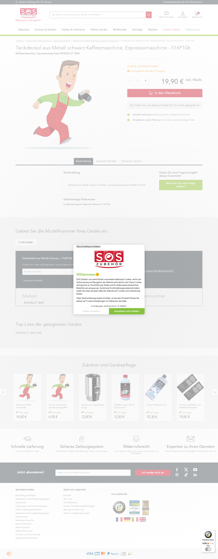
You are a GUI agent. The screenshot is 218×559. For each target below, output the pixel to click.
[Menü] (213, 531)
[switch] (208, 549)
